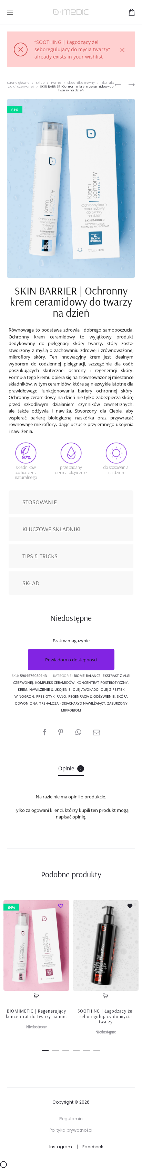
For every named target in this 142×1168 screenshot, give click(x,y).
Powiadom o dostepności (71, 660)
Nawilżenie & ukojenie (50, 689)
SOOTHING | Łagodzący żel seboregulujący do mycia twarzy (106, 1016)
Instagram (60, 1147)
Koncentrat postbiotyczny (102, 682)
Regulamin (71, 1119)
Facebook (92, 1147)
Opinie (70, 768)
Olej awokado (86, 689)
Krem (22, 689)
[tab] (71, 768)
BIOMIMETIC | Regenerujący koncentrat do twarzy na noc (36, 1013)
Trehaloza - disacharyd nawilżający (72, 703)
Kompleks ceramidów (54, 682)
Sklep (40, 83)
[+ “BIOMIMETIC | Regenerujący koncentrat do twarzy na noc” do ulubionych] (60, 905)
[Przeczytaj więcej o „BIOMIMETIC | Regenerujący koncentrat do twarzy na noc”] (36, 996)
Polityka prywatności (71, 1130)
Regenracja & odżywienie (91, 696)
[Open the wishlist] (130, 905)
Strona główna (18, 83)
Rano (61, 696)
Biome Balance (87, 675)
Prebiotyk (45, 696)
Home (56, 83)
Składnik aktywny (81, 83)
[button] (45, 1049)
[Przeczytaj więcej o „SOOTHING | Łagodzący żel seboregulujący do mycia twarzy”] (106, 996)
